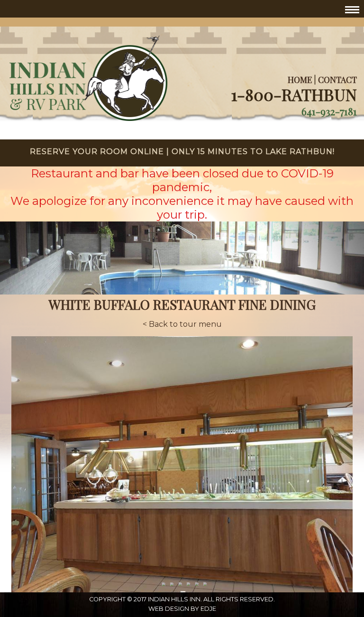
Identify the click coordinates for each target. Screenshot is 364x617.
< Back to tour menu (182, 324)
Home (300, 79)
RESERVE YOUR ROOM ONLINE (97, 151)
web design (168, 608)
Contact (337, 79)
